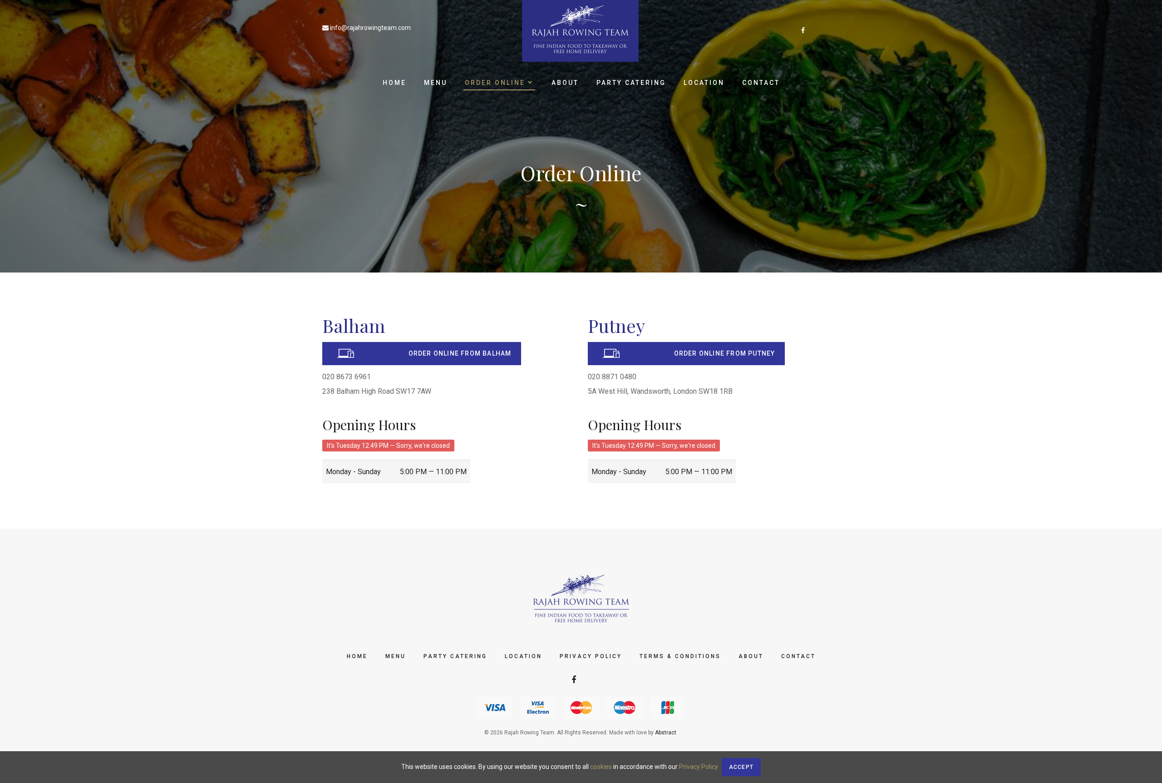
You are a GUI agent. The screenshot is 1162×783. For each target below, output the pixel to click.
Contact (761, 82)
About (565, 82)
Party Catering (631, 82)
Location (704, 82)
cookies (601, 766)
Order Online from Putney (724, 353)
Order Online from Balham (460, 353)
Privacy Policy (591, 656)
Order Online (496, 82)
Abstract (665, 732)
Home (394, 82)
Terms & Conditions (680, 656)
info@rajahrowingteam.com (370, 27)
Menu (435, 82)
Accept (741, 767)
